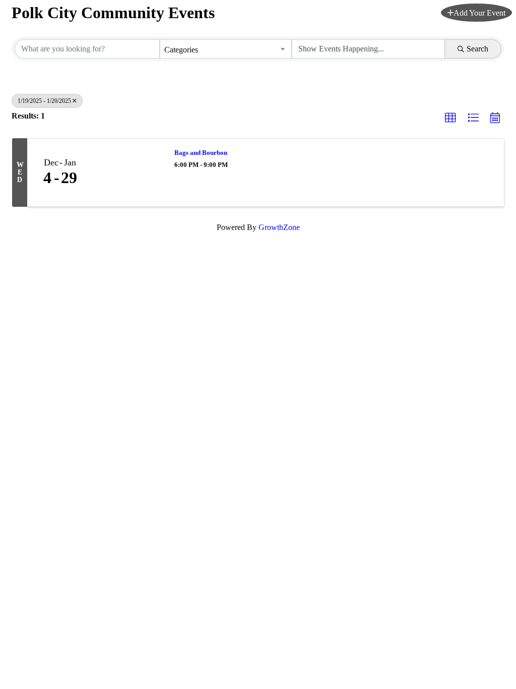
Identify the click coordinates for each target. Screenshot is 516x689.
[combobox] (226, 49)
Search (477, 48)
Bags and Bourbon (200, 152)
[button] (476, 13)
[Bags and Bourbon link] (128, 172)
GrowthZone (279, 227)
